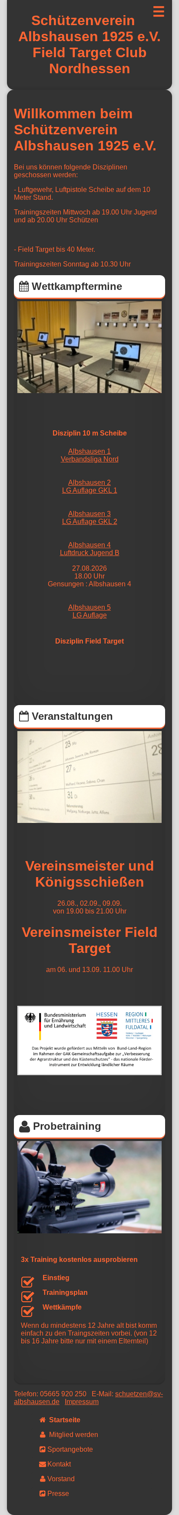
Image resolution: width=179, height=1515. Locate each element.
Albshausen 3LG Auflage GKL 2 (89, 517)
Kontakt (59, 1464)
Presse (58, 1493)
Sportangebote (70, 1449)
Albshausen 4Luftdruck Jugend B (89, 548)
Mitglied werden (72, 1434)
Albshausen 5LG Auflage (89, 611)
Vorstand (61, 1478)
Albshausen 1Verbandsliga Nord (90, 455)
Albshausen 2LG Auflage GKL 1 (89, 486)
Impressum (82, 1401)
